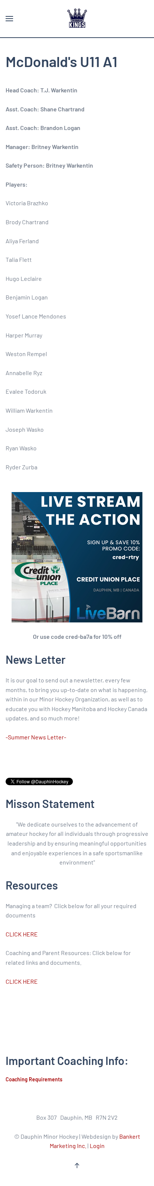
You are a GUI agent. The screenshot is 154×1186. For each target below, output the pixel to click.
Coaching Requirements (34, 1079)
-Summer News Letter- (36, 737)
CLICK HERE (22, 934)
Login (97, 1145)
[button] (9, 18)
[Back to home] (77, 18)
